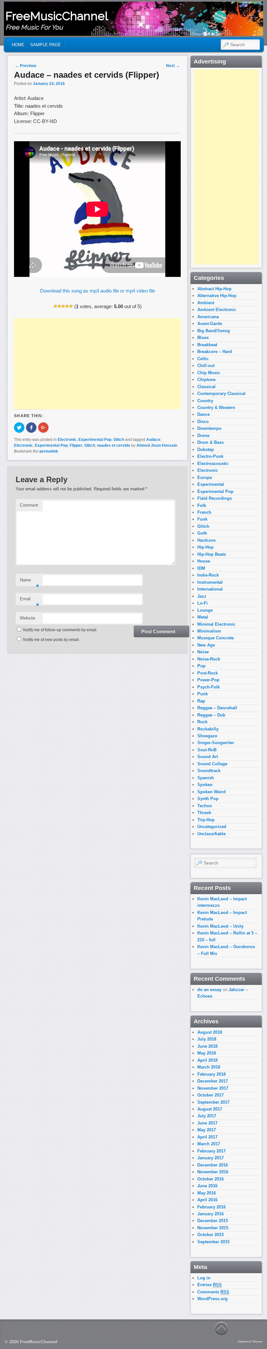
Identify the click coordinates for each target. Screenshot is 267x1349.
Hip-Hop (205, 547)
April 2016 (207, 1199)
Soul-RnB (207, 749)
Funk (202, 519)
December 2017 (212, 1081)
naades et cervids (113, 445)
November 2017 (212, 1088)
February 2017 (211, 1151)
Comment (29, 505)
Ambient (205, 302)
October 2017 (210, 1095)
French (204, 512)
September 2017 (213, 1102)
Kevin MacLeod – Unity (220, 926)
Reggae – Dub (211, 715)
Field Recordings (214, 498)
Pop (201, 665)
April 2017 (207, 1137)
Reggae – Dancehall (217, 707)
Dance (203, 414)
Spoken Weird (211, 791)
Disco (203, 421)
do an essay (209, 989)
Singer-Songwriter (215, 742)
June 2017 (207, 1123)
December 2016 (212, 1165)
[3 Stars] (63, 306)
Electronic (67, 439)
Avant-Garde (209, 323)
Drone (203, 435)
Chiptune (206, 379)
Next (173, 65)
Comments (213, 1291)
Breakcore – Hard (214, 351)
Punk (202, 693)
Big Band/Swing (213, 330)
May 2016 (206, 1193)
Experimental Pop (94, 439)
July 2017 (206, 1115)
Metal (202, 617)
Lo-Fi (202, 603)
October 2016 (210, 1179)
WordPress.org (212, 1298)
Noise (203, 651)
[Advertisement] (97, 363)
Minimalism (209, 631)
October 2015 (210, 1234)
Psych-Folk (208, 687)
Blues (203, 337)
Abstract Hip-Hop (214, 288)
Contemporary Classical (221, 393)
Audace (153, 439)
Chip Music (208, 372)
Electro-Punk (210, 456)
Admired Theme (250, 1341)
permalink (48, 451)
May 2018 (206, 1053)
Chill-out (206, 365)
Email (29, 600)
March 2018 (208, 1067)
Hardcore (206, 540)
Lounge (205, 610)
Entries (209, 1284)
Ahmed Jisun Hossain (156, 445)
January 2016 (210, 1213)
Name (29, 582)
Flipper (76, 445)
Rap (201, 701)
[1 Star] (55, 306)
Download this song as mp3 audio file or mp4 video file (97, 290)
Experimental (210, 484)
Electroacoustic (213, 463)
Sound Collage (212, 763)
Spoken (205, 784)
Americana (208, 316)
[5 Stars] (71, 306)
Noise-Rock (208, 659)
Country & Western (216, 407)
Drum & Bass (210, 442)
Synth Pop (207, 798)
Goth (202, 533)
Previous (25, 65)
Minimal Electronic (216, 624)
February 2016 (211, 1207)
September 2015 (213, 1241)
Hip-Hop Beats (211, 554)
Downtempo (209, 428)
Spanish (205, 777)
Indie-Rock (208, 575)
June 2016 (207, 1185)
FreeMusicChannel (57, 16)
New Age (206, 645)
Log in (203, 1277)
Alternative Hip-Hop (216, 295)
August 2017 (209, 1109)
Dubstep (205, 449)
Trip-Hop (206, 819)
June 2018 (207, 1046)
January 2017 (210, 1157)
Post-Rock (207, 673)
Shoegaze (207, 735)
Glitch (118, 439)
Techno (204, 805)
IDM (201, 568)
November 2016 (212, 1171)
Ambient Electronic (216, 309)
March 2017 (208, 1143)
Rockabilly (207, 729)
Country (205, 400)
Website (27, 618)
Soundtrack (208, 770)
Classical (206, 386)
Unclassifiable (211, 833)
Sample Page (45, 44)
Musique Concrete (215, 637)
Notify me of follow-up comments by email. (60, 630)
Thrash (204, 812)
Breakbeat (207, 344)
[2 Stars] (59, 306)
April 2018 (207, 1060)
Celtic (203, 358)
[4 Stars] (67, 306)
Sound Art (207, 756)
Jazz (201, 596)
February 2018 (211, 1074)
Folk (201, 505)
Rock (202, 721)
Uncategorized (211, 826)
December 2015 (212, 1220)
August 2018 (209, 1032)
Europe (204, 477)
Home (18, 44)
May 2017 (206, 1129)
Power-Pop (208, 679)
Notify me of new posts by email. (51, 639)
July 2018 (206, 1039)
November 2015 (212, 1227)
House (203, 561)
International (210, 589)
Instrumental (210, 582)
